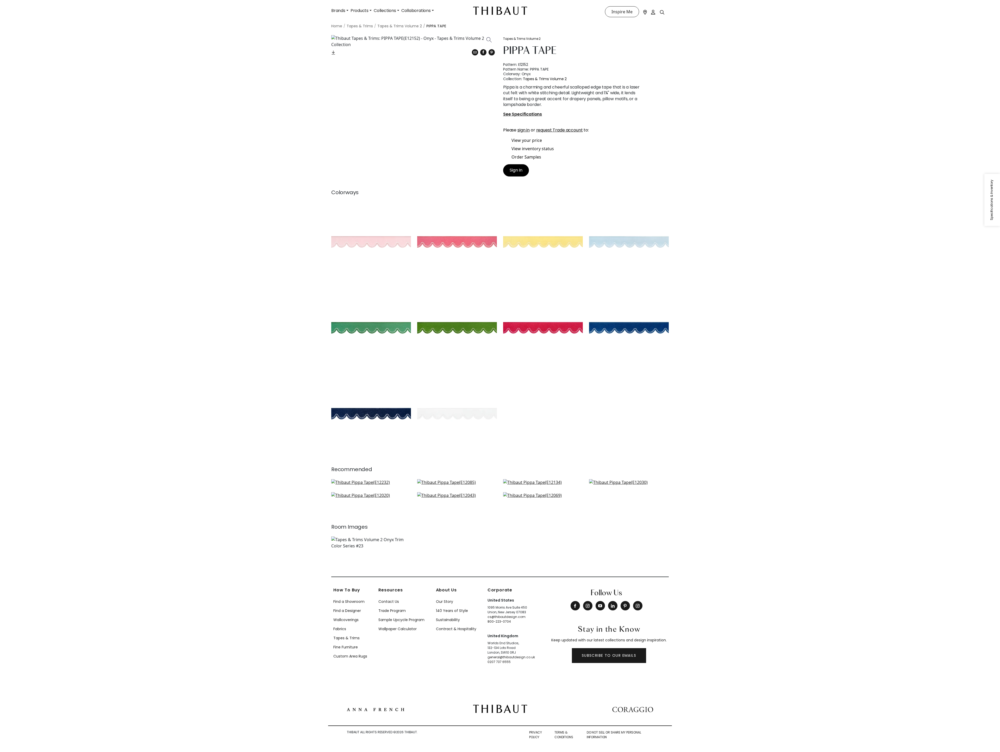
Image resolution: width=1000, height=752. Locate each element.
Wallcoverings (346, 619)
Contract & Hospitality (456, 628)
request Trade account (559, 130)
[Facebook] (575, 605)
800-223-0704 (499, 621)
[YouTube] (600, 605)
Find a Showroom (349, 601)
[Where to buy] (645, 12)
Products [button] (359, 11)
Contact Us (388, 601)
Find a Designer (347, 610)
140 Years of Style (452, 610)
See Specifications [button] (522, 114)
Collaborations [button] (416, 11)
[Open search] (662, 12)
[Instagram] (587, 605)
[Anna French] (375, 709)
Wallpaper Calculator (397, 628)
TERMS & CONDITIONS (563, 734)
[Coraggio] (632, 709)
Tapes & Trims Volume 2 (522, 38)
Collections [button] (385, 11)
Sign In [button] (516, 170)
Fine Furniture (345, 647)
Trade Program (392, 610)
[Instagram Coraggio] (637, 605)
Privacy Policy (535, 734)
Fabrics (339, 628)
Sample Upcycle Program (401, 619)
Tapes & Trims (346, 638)
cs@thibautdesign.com (507, 617)
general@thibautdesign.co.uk (511, 657)
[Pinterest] (492, 52)
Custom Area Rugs (350, 656)
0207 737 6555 (499, 662)
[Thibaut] (500, 708)
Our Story (444, 601)
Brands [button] (338, 11)
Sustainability (448, 619)
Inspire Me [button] (622, 12)
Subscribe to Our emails (609, 655)
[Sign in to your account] (653, 12)
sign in (523, 130)
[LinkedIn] (612, 605)
